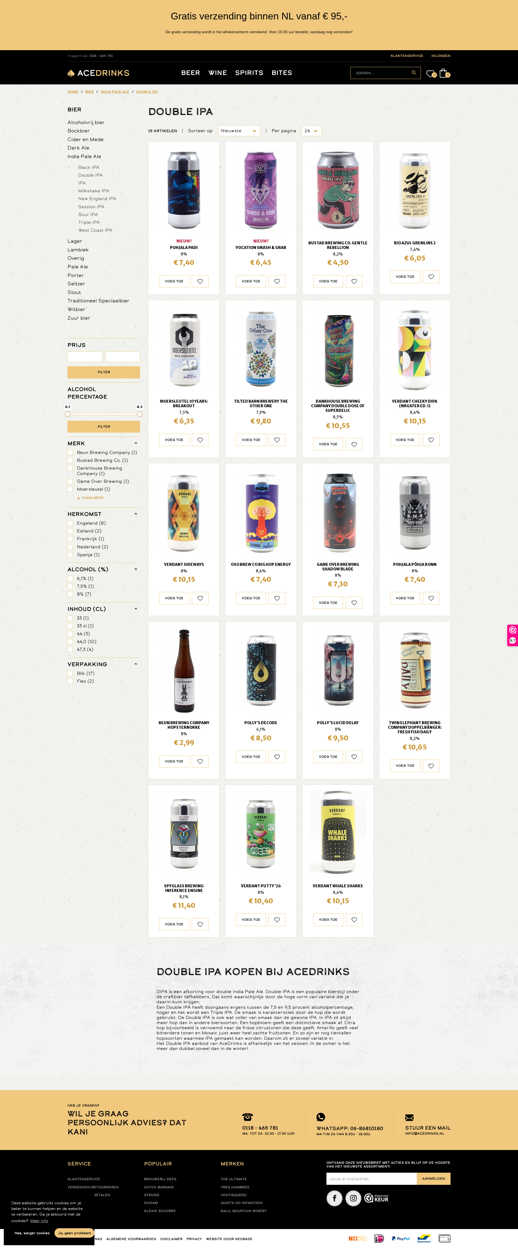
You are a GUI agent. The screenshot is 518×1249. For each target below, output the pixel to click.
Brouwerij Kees (160, 1179)
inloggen (441, 56)
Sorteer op (200, 130)
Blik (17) (85, 673)
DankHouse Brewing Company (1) (99, 471)
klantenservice (407, 56)
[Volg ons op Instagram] (353, 1198)
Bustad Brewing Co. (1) (102, 460)
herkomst (84, 514)
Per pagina (284, 130)
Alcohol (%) (87, 569)
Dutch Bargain (159, 1187)
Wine (217, 73)
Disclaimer (171, 1239)
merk (76, 443)
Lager (74, 241)
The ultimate (234, 1179)
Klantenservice (83, 1179)
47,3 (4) (85, 649)
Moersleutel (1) (93, 489)
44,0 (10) (86, 641)
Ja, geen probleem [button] (74, 1233)
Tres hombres (235, 1187)
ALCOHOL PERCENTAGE (87, 393)
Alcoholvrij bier (86, 122)
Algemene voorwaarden (131, 1239)
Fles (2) (85, 681)
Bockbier (78, 130)
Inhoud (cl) (86, 609)
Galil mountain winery (244, 1211)
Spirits (249, 73)
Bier (74, 109)
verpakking (87, 664)
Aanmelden (433, 1178)
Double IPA (90, 175)
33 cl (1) (85, 625)
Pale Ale (77, 266)
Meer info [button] (39, 1220)
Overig (75, 258)
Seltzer (76, 283)
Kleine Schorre (160, 1211)
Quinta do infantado (242, 1203)
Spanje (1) (88, 554)
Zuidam (151, 1203)
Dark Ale (78, 147)
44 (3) (83, 633)
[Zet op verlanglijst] (200, 281)
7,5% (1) (85, 586)
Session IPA (91, 207)
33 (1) (83, 618)
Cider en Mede (85, 139)
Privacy (194, 1239)
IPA (82, 183)
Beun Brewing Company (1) (107, 452)
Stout (74, 292)
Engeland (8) (91, 523)
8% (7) (84, 594)
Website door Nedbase (229, 1239)
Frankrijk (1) (90, 538)
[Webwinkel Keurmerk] (376, 1198)
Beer (190, 73)
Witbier (76, 309)
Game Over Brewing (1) (103, 481)
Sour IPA (88, 214)
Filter (104, 372)
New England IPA (97, 198)
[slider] (67, 414)
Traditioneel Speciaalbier (98, 300)
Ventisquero (234, 1195)
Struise (151, 1195)
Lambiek (78, 249)
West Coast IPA (95, 230)
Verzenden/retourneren (93, 1187)
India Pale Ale (84, 156)
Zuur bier (78, 317)
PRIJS (76, 345)
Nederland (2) (92, 546)
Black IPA (88, 167)
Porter (75, 275)
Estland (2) (89, 530)
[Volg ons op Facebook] (334, 1198)
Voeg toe (174, 281)
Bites (281, 73)
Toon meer (92, 498)
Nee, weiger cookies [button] (32, 1233)
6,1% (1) (85, 578)
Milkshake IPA (93, 191)
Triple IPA (89, 222)
